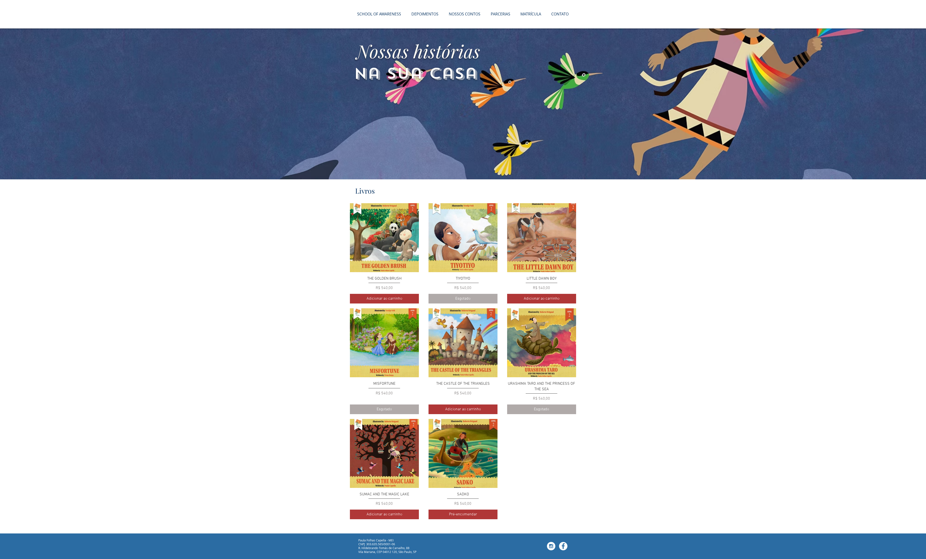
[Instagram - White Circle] (551, 546)
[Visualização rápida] (384, 237)
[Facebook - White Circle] (563, 546)
